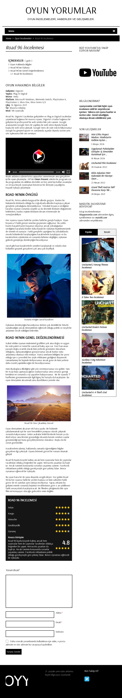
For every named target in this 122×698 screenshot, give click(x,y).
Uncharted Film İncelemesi (103, 163)
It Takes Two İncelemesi (93, 297)
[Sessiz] (63, 171)
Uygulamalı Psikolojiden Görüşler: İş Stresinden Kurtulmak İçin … (102, 151)
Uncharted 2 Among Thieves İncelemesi (95, 266)
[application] (39, 156)
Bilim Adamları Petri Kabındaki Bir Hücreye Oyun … (101, 176)
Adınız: (59, 612)
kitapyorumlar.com (88, 214)
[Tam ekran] (68, 171)
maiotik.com (101, 217)
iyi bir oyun (11, 179)
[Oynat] (9, 171)
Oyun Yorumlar (61, 10)
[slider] (36, 172)
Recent (107, 232)
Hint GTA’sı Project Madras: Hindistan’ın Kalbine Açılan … (101, 137)
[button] (39, 156)
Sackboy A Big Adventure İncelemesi (93, 361)
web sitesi (49, 124)
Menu (11, 30)
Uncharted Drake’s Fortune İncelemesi (94, 328)
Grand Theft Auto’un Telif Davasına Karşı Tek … (103, 188)
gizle (28, 60)
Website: (60, 631)
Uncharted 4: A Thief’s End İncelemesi (94, 394)
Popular (88, 232)
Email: (59, 622)
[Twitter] (87, 679)
